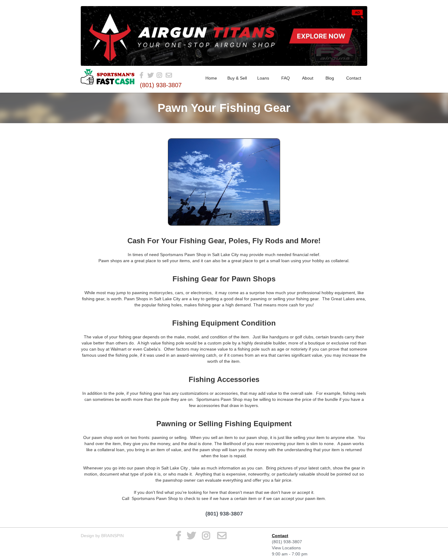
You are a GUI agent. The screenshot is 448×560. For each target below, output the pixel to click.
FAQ (285, 78)
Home (211, 78)
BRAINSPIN (112, 535)
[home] (107, 77)
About (307, 78)
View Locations (286, 547)
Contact (353, 78)
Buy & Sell (237, 78)
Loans (263, 78)
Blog (329, 78)
